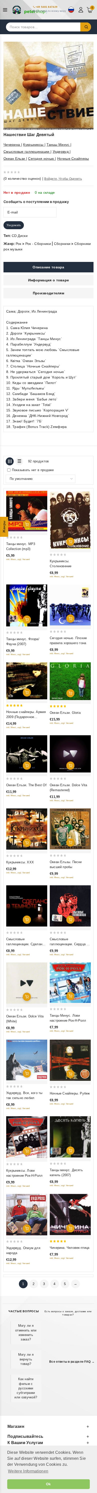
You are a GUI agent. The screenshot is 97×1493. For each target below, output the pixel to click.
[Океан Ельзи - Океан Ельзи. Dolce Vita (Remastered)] (70, 753)
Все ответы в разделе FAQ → (72, 1361)
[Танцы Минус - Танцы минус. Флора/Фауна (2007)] (26, 605)
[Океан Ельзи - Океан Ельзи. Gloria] (70, 681)
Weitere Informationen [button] (28, 1471)
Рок (18, 244)
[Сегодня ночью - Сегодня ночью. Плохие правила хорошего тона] (70, 604)
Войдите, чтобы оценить (63, 179)
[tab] (48, 267)
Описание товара (48, 267)
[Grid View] (10, 461)
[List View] (19, 461)
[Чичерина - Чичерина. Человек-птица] (70, 1214)
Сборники (62, 244)
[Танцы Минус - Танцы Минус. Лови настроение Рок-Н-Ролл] (70, 982)
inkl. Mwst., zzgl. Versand (18, 559)
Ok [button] (48, 1484)
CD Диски (20, 236)
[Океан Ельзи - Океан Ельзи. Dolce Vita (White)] (26, 983)
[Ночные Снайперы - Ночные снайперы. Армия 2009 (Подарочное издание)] (26, 680)
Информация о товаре (48, 280)
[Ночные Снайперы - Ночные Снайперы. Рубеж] (70, 1060)
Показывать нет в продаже (33, 470)
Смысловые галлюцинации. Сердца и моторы (69, 944)
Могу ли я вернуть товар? (26, 1359)
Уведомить (13, 225)
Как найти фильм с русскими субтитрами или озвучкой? (25, 1388)
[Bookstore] (29, 9)
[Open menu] (6, 9)
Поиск (85, 26)
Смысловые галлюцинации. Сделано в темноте (26, 944)
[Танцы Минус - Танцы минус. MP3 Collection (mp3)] (26, 511)
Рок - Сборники (38, 244)
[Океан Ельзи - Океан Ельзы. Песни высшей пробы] (70, 828)
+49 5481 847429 (47, 6)
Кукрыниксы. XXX (20, 862)
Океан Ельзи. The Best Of (26, 785)
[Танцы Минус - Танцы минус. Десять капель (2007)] (70, 1136)
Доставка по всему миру (51, 10)
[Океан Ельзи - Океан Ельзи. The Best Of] (26, 753)
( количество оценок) (22, 179)
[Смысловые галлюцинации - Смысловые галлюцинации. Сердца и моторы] (70, 906)
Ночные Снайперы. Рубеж (70, 1093)
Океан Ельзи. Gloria (65, 713)
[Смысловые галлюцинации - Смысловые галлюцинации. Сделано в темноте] (26, 906)
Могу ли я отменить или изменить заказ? (26, 1332)
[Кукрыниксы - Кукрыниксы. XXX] (26, 829)
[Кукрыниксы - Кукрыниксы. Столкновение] (70, 520)
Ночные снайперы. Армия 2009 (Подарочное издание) (26, 717)
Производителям (48, 293)
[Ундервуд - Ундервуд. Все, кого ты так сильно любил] (26, 1060)
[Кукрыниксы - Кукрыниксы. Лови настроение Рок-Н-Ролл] (26, 1137)
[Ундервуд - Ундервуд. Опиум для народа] (26, 1215)
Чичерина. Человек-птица (70, 1248)
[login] (81, 9)
